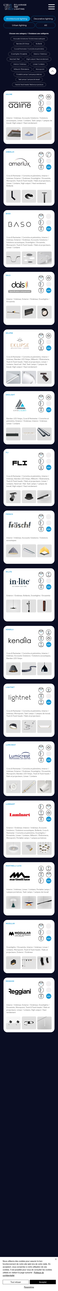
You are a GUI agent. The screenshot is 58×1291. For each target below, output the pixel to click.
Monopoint (40, 69)
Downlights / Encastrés (19, 54)
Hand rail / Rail (15, 59)
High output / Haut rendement (37, 59)
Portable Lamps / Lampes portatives (29, 74)
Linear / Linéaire (39, 64)
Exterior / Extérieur (40, 54)
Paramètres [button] (29, 1287)
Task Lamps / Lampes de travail (29, 79)
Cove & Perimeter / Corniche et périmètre (29, 49)
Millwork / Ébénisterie (21, 69)
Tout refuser (16, 1282)
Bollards (39, 44)
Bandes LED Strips (22, 44)
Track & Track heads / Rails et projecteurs (29, 85)
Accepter (43, 1282)
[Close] (53, 71)
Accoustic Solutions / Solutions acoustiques (29, 39)
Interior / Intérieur (19, 64)
